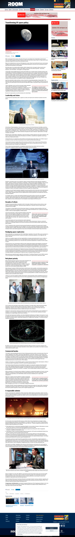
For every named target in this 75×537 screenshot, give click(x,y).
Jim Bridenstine (8, 51)
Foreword (18, 519)
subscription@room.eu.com (63, 521)
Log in (58, 0)
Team (7, 519)
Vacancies (8, 521)
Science (21, 9)
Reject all (51, 530)
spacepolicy (17, 493)
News (11, 9)
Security (33, 9)
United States (11, 493)
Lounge (47, 9)
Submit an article (39, 517)
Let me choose (19, 534)
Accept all (51, 528)
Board (7, 517)
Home (7, 9)
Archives (27, 517)
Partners (17, 521)
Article (7, 493)
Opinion (42, 9)
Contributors (18, 517)
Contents (28, 515)
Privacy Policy (39, 521)
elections (21, 493)
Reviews (51, 9)
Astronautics (15, 9)
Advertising (18, 515)
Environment (27, 9)
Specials (37, 9)
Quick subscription (39, 515)
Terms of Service (39, 519)
